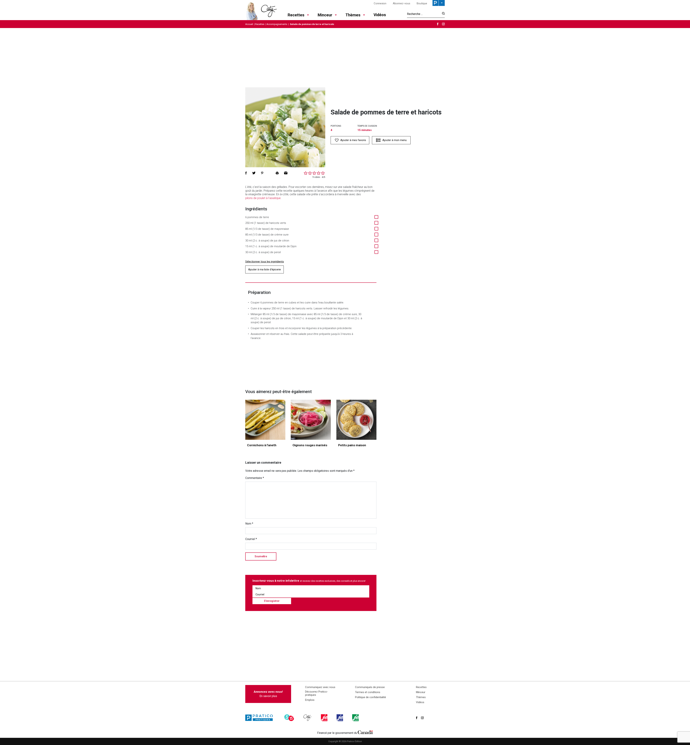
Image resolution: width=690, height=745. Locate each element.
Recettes (296, 15)
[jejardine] (355, 717)
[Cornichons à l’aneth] (265, 420)
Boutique (422, 3)
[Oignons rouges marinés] (311, 420)
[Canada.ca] (365, 732)
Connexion (380, 3)
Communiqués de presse (370, 687)
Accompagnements (276, 24)
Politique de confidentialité (370, 697)
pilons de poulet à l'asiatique (263, 198)
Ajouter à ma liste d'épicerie (264, 269)
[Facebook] (437, 24)
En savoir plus (268, 694)
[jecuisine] (324, 717)
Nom (249, 523)
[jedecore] (340, 717)
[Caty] (307, 717)
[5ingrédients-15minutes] (289, 717)
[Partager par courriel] (286, 173)
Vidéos (380, 15)
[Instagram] (443, 24)
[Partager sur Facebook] (246, 173)
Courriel (251, 539)
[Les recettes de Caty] (261, 10)
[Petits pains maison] (356, 420)
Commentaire (254, 478)
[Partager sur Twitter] (254, 173)
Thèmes (353, 15)
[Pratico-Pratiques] (260, 717)
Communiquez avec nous (320, 687)
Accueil (249, 24)
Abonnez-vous (401, 3)
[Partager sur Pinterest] (262, 173)
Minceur (325, 15)
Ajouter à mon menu (394, 140)
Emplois (309, 700)
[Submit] (442, 14)
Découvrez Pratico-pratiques (316, 693)
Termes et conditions (367, 692)
